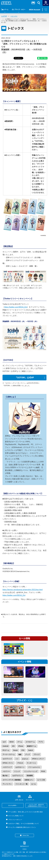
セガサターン (19, 767)
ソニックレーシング (30, 771)
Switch (30, 750)
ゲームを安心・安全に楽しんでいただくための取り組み (25, 812)
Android (5, 746)
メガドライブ (7, 767)
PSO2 (43, 771)
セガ (4, 742)
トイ (16, 759)
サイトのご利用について (15, 815)
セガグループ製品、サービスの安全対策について (23, 823)
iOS (13, 746)
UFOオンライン (8, 763)
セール (33, 784)
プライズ (37, 754)
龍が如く (6, 775)
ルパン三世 (41, 780)
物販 (19, 754)
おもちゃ (25, 759)
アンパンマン (7, 784)
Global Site (25, 835)
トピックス (13, 16)
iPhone (20, 746)
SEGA (11, 742)
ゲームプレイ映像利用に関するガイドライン (22, 827)
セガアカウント (17, 775)
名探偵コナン (29, 780)
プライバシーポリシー (15, 819)
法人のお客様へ (12, 805)
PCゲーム (6, 750)
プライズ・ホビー (19, 9)
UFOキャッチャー (38, 759)
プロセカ (20, 763)
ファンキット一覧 (21, 784)
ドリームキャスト (34, 767)
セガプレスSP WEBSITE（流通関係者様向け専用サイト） (36, 805)
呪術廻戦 (30, 775)
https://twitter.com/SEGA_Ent (15, 307)
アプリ (41, 742)
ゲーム (6, 9)
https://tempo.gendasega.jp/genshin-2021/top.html (23, 590)
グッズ (27, 754)
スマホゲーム (30, 742)
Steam (15, 750)
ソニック (17, 771)
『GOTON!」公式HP (24, 377)
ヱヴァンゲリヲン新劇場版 (12, 780)
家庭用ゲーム (31, 746)
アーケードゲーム (9, 754)
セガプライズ (7, 759)
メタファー (6, 771)
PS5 (22, 750)
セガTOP (4, 16)
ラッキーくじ (31, 763)
